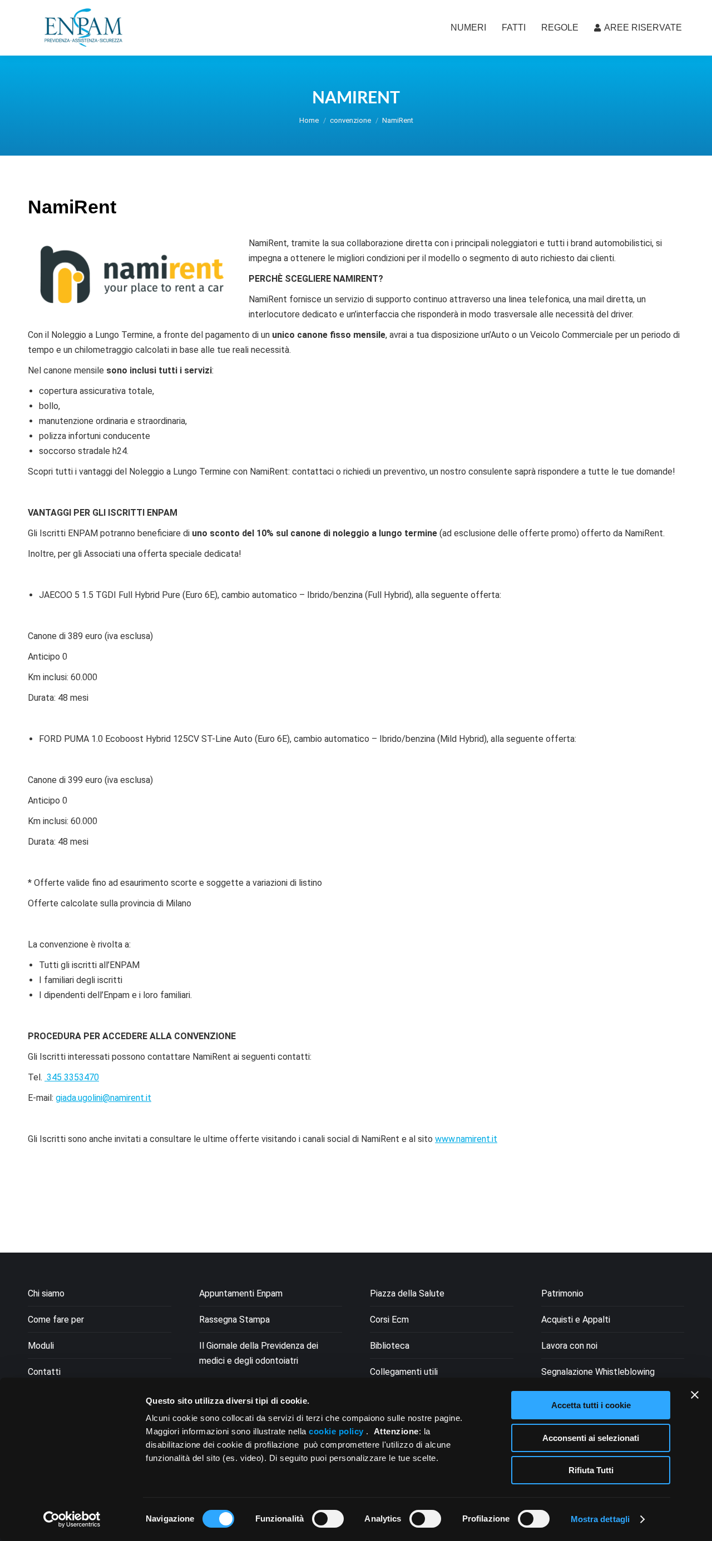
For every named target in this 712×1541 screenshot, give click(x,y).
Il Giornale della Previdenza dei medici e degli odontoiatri (258, 1353)
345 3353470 (71, 1077)
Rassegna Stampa (234, 1319)
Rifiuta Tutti (591, 1470)
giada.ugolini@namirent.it (103, 1098)
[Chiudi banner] (695, 1395)
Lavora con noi (569, 1345)
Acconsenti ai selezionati (590, 1438)
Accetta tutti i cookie (591, 1405)
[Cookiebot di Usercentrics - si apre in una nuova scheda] (72, 1519)
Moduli (41, 1345)
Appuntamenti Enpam (241, 1293)
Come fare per (56, 1319)
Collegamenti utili (404, 1372)
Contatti (44, 1372)
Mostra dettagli (600, 1519)
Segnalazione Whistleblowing (598, 1372)
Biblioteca (389, 1345)
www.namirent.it (466, 1139)
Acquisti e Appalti (575, 1319)
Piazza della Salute (407, 1293)
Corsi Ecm (389, 1319)
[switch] (328, 1519)
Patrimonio (562, 1293)
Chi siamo (46, 1293)
